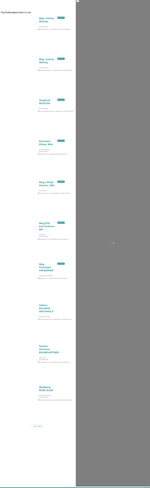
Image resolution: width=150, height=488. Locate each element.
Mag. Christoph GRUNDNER (46, 267)
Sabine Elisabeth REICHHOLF (46, 308)
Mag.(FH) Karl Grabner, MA (47, 226)
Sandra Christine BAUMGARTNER (49, 349)
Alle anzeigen (37, 426)
